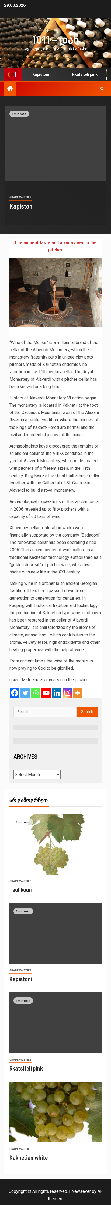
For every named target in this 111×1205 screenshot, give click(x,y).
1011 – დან (55, 39)
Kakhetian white (28, 1157)
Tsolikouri (20, 889)
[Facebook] (14, 693)
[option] (55, 165)
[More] (77, 693)
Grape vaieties (20, 197)
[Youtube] (46, 693)
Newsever (81, 1191)
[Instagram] (67, 693)
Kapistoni (36, 74)
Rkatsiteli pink (80, 74)
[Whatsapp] (35, 693)
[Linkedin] (56, 693)
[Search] (102, 89)
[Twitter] (25, 693)
